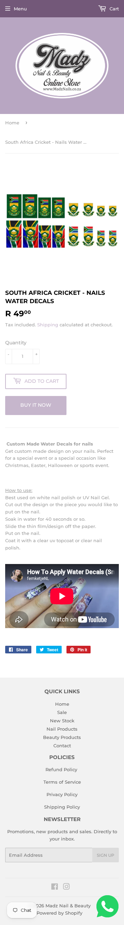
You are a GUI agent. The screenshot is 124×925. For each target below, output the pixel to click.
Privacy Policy (62, 794)
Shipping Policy (62, 807)
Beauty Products (62, 737)
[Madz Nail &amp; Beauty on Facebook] (54, 887)
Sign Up (105, 855)
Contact (62, 745)
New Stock (62, 720)
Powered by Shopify (59, 913)
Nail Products (62, 729)
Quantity (16, 343)
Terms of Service (62, 782)
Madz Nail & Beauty (68, 905)
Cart (113, 8)
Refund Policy (61, 769)
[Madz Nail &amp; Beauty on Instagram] (66, 887)
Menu (20, 8)
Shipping (47, 324)
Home (12, 122)
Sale (62, 712)
